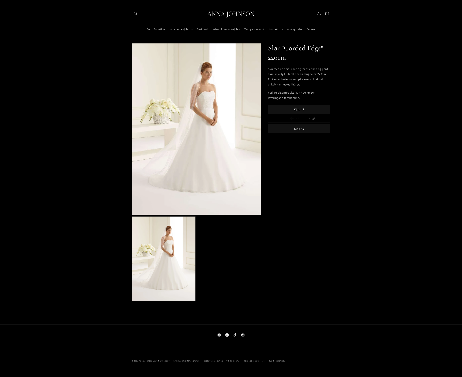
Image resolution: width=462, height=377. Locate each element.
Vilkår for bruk (233, 361)
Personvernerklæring (213, 361)
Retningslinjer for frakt (254, 361)
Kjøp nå (299, 109)
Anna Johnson (145, 361)
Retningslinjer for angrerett (186, 361)
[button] (136, 13)
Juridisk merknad (277, 361)
